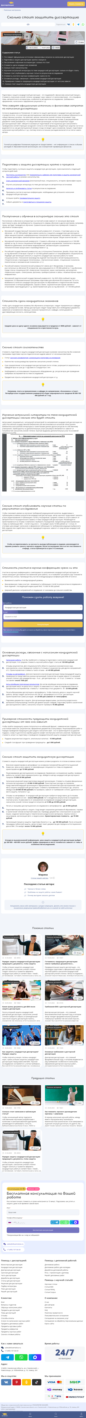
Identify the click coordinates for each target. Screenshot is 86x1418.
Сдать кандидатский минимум (17, 181)
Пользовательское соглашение (57, 1315)
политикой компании (10, 632)
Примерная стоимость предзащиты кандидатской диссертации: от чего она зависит (38, 81)
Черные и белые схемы (37, 889)
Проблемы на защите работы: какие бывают (45, 892)
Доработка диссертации (10, 1278)
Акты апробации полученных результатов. (22, 684)
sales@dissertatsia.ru (15, 1244)
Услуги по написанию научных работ (15, 1321)
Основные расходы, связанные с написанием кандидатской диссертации (32, 79)
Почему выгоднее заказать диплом (41, 895)
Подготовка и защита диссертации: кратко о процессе (25, 60)
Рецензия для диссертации (11, 1283)
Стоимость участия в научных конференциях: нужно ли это (27, 76)
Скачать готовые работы (10, 1334)
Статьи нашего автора (39, 878)
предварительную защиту (30, 198)
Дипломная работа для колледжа (57, 1267)
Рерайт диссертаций (9, 1291)
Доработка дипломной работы (56, 1270)
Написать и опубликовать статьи (19, 188)
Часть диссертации (8, 1275)
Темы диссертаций (8, 1313)
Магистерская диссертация (11, 1265)
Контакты (48, 1307)
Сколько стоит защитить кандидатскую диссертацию (25, 84)
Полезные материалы (12, 10)
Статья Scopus (50, 1292)
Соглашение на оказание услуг (57, 1318)
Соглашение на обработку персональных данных (64, 1321)
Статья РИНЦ (50, 1289)
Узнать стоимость (76, 4)
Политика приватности (54, 1313)
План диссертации (8, 1289)
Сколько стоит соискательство (15, 68)
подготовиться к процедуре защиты (37, 202)
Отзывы (4, 1315)
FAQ (46, 1310)
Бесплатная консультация (43, 1230)
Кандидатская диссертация (11, 1267)
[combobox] (43, 607)
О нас (47, 1302)
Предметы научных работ (11, 1332)
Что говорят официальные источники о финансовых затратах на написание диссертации (39, 57)
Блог (3, 1302)
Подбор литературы (9, 1286)
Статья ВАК (49, 1287)
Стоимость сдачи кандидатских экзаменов (20, 65)
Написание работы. (13, 660)
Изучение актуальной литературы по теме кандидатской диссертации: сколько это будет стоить (41, 70)
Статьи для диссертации (10, 1281)
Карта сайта (49, 1324)
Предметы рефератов (9, 1329)
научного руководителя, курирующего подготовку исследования (35, 358)
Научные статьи (51, 1284)
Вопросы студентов (8, 1305)
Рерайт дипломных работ (54, 1275)
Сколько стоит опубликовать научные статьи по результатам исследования (33, 73)
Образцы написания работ (11, 1307)
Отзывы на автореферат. (16, 674)
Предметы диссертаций (10, 1310)
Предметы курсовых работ (11, 1326)
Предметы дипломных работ (12, 1324)
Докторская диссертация (10, 1270)
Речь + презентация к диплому (57, 1273)
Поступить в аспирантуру (16, 175)
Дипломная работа (52, 1265)
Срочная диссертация (9, 1273)
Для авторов (49, 1305)
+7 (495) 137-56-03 (13, 1250)
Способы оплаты (7, 1318)
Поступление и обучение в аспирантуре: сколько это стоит (27, 62)
